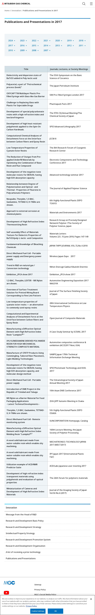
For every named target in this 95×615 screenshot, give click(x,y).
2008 (34, 50)
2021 (46, 40)
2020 (57, 40)
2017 (10, 45)
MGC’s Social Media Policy (45, 594)
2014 (46, 45)
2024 (10, 40)
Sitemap (37, 584)
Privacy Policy (40, 589)
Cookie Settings (38, 611)
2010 (10, 50)
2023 (22, 40)
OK (55, 611)
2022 (34, 40)
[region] (47, 605)
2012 (69, 45)
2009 (22, 50)
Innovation (16, 10)
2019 (69, 40)
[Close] (91, 599)
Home (7, 10)
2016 (22, 45)
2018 (81, 40)
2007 (46, 50)
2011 (81, 45)
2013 (57, 45)
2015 (34, 45)
